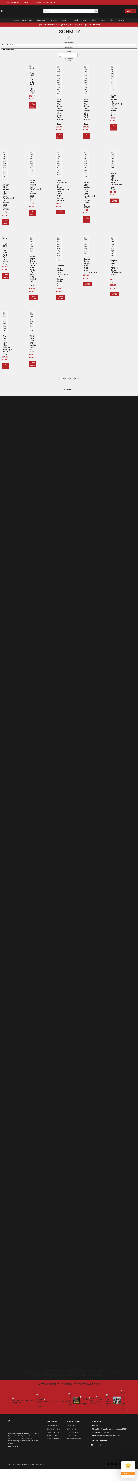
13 (75, 378)
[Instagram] (124, 2)
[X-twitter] (115, 2)
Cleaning (54, 20)
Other (94, 20)
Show (69, 58)
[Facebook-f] (110, 2)
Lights (64, 20)
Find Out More (13, 1446)
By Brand (75, 20)
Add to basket (32, 105)
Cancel (69, 61)
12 (73, 378)
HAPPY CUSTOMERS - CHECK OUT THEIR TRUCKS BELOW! (69, 1384)
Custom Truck (27, 20)
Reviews (121, 20)
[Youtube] (119, 2)
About (103, 20)
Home (16, 20)
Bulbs (84, 20)
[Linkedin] (128, 2)
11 (70, 378)
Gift (111, 20)
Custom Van (41, 20)
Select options (60, 212)
